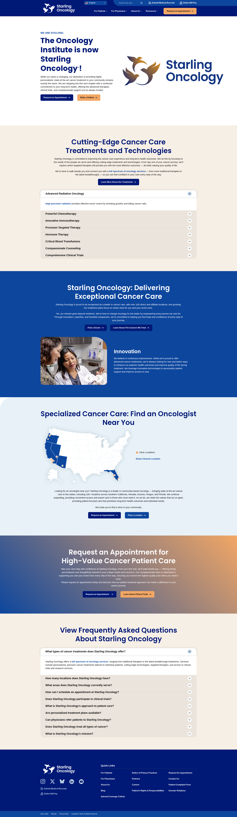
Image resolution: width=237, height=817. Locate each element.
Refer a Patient (87, 97)
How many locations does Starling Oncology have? (77, 678)
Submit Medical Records (163, 3)
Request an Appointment (178, 11)
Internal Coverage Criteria (113, 797)
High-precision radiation (58, 203)
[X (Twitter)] (52, 782)
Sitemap (54, 814)
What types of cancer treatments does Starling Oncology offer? (85, 651)
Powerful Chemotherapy (60, 213)
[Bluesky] (62, 782)
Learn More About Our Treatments (117, 182)
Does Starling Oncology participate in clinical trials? (78, 699)
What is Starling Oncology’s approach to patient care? (79, 705)
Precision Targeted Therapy (62, 227)
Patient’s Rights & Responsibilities (148, 791)
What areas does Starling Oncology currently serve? (78, 685)
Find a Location (135, 515)
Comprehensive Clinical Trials (64, 255)
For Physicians (118, 11)
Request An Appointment (180, 773)
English (92, 3)
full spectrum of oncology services (127, 171)
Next (99, 378)
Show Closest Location (148, 459)
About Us (135, 11)
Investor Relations (177, 791)
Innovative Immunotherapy (62, 220)
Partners (136, 779)
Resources (151, 11)
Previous (89, 378)
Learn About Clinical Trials (135, 594)
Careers (135, 785)
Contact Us (174, 779)
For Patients (99, 11)
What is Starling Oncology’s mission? (69, 733)
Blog (103, 791)
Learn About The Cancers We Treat (129, 328)
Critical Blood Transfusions (62, 241)
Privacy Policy (64, 814)
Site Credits (44, 814)
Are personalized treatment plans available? (73, 712)
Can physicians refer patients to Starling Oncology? (78, 719)
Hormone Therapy (56, 234)
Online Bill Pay (190, 3)
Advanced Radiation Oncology (64, 193)
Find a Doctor (94, 328)
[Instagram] (42, 782)
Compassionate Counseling (62, 248)
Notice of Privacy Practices (144, 773)
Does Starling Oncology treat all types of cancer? (76, 726)
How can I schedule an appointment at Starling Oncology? (82, 692)
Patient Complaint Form (180, 785)
